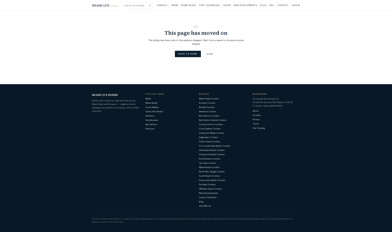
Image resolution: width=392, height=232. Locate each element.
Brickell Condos (207, 107)
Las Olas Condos (207, 163)
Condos (161, 5)
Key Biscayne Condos (209, 158)
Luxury (227, 5)
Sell (272, 5)
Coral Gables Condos (210, 128)
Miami (175, 5)
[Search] (150, 5)
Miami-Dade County (208, 98)
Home (210, 54)
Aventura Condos (207, 111)
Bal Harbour (151, 124)
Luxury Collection (208, 197)
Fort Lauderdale (209, 5)
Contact (283, 5)
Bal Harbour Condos (209, 115)
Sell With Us (205, 206)
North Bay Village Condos (211, 171)
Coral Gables (152, 107)
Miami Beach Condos (209, 167)
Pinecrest (150, 128)
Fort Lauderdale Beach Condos (214, 145)
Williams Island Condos (210, 188)
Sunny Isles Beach (154, 111)
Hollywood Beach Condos (212, 154)
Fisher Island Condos (209, 141)
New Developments (245, 5)
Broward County (207, 103)
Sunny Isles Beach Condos (212, 180)
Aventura (149, 115)
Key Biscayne (151, 120)
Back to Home (188, 54)
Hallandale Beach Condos (212, 150)
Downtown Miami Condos (211, 133)
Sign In (296, 5)
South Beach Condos (209, 175)
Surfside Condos (207, 184)
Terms (256, 123)
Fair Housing (259, 128)
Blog (263, 5)
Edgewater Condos (208, 137)
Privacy (256, 119)
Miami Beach (188, 5)
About (256, 110)
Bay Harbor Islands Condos (212, 120)
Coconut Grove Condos (211, 124)
